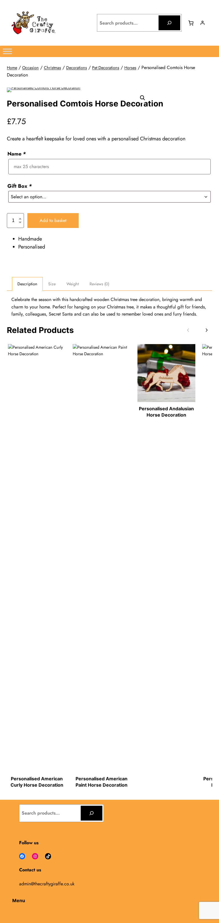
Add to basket (53, 220)
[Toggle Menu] (7, 51)
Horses (130, 67)
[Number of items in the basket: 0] (190, 23)
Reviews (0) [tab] (99, 284)
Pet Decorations (105, 67)
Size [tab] (52, 284)
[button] (142, 98)
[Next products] (206, 330)
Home (12, 67)
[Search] (169, 22)
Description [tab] (27, 284)
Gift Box (19, 186)
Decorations (76, 67)
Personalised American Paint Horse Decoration (101, 782)
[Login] (202, 23)
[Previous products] (188, 330)
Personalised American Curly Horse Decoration (37, 782)
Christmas (52, 67)
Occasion (30, 67)
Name (16, 153)
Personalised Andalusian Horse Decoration (166, 412)
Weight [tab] (72, 284)
